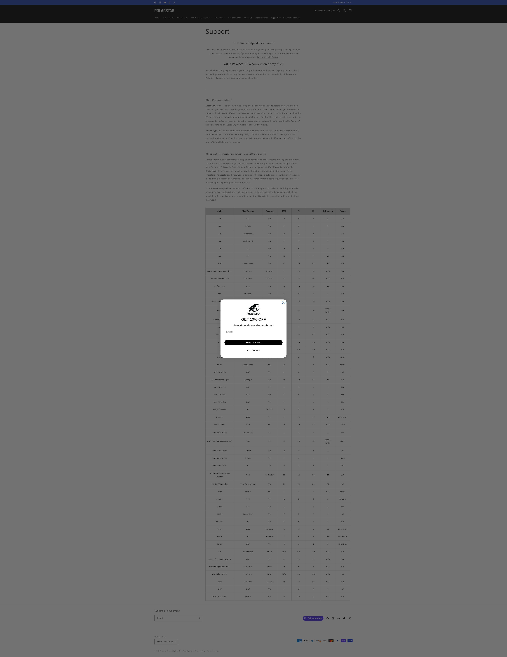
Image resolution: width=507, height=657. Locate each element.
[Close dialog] (283, 302)
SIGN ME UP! (254, 342)
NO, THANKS (253, 350)
